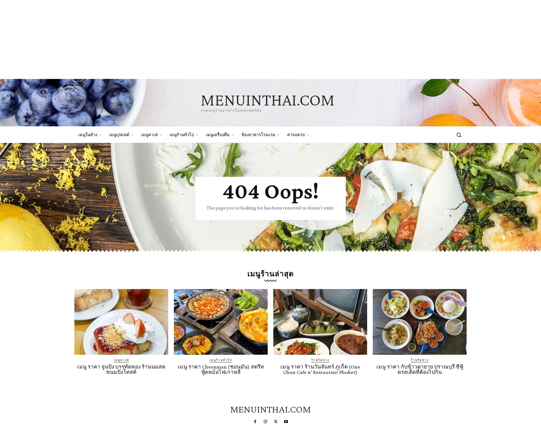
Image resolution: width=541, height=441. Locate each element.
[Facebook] (255, 422)
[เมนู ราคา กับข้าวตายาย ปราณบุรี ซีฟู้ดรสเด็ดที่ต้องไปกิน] (420, 322)
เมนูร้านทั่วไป (221, 359)
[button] (459, 135)
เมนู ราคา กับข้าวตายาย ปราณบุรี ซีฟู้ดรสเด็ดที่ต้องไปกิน (419, 369)
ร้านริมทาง (320, 359)
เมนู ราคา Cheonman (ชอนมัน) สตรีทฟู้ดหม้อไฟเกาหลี (221, 369)
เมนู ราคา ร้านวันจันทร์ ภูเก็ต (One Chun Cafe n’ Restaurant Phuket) (320, 369)
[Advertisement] (169, 39)
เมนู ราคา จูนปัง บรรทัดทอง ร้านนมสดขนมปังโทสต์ (121, 369)
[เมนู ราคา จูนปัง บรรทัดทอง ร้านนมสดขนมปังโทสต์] (121, 322)
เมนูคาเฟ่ (121, 359)
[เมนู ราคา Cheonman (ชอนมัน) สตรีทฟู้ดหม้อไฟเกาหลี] (221, 322)
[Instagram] (265, 422)
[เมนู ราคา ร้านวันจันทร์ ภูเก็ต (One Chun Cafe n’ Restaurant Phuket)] (320, 322)
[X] (275, 422)
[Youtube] (286, 422)
